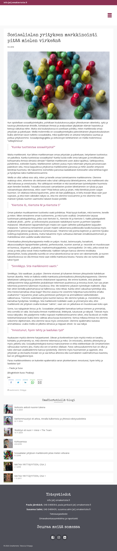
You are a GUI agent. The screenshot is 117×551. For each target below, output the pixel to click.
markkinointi (14, 390)
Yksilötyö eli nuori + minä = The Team (33, 430)
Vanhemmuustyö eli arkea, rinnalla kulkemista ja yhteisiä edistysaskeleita (50, 418)
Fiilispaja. (30, 546)
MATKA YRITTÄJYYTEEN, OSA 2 (30, 464)
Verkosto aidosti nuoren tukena (29, 407)
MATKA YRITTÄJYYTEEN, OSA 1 (30, 475)
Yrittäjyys (23, 390)
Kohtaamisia (20, 441)
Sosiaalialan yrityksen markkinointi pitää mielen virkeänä (41, 453)
